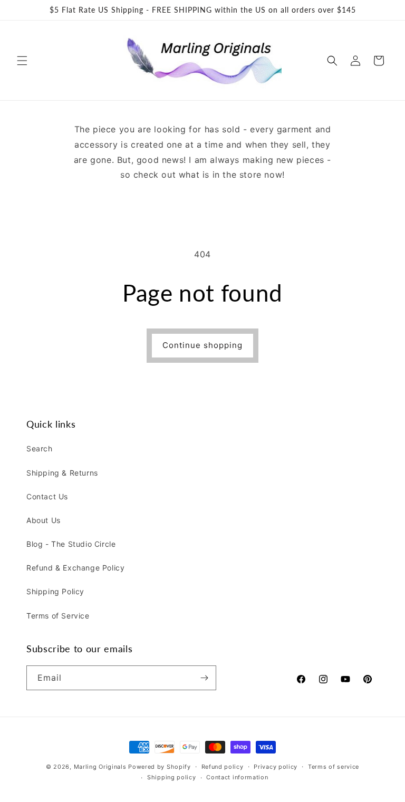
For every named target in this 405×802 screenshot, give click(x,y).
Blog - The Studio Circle (70, 543)
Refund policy (222, 766)
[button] (22, 60)
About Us (43, 520)
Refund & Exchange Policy (75, 567)
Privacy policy (275, 766)
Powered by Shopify (159, 766)
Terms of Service (58, 615)
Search (39, 448)
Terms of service (333, 766)
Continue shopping (202, 345)
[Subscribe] (204, 677)
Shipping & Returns (62, 472)
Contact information (237, 777)
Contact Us (47, 496)
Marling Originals (100, 766)
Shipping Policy (55, 591)
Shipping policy (171, 777)
